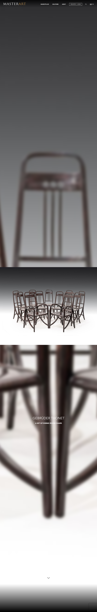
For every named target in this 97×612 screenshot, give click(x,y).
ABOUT (64, 4)
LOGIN (79, 4)
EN (90, 4)
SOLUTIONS (55, 4)
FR (93, 4)
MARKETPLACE (45, 4)
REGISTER (73, 4)
